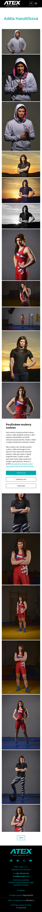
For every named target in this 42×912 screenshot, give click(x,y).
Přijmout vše (21, 473)
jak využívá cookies (27, 466)
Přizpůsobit (21, 486)
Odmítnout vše (21, 479)
